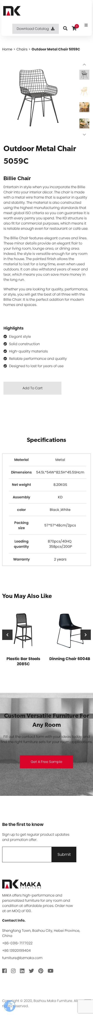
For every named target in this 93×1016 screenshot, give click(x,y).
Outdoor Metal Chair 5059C (56, 49)
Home (7, 49)
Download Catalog (33, 28)
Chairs (21, 49)
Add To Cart (32, 388)
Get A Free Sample (46, 761)
